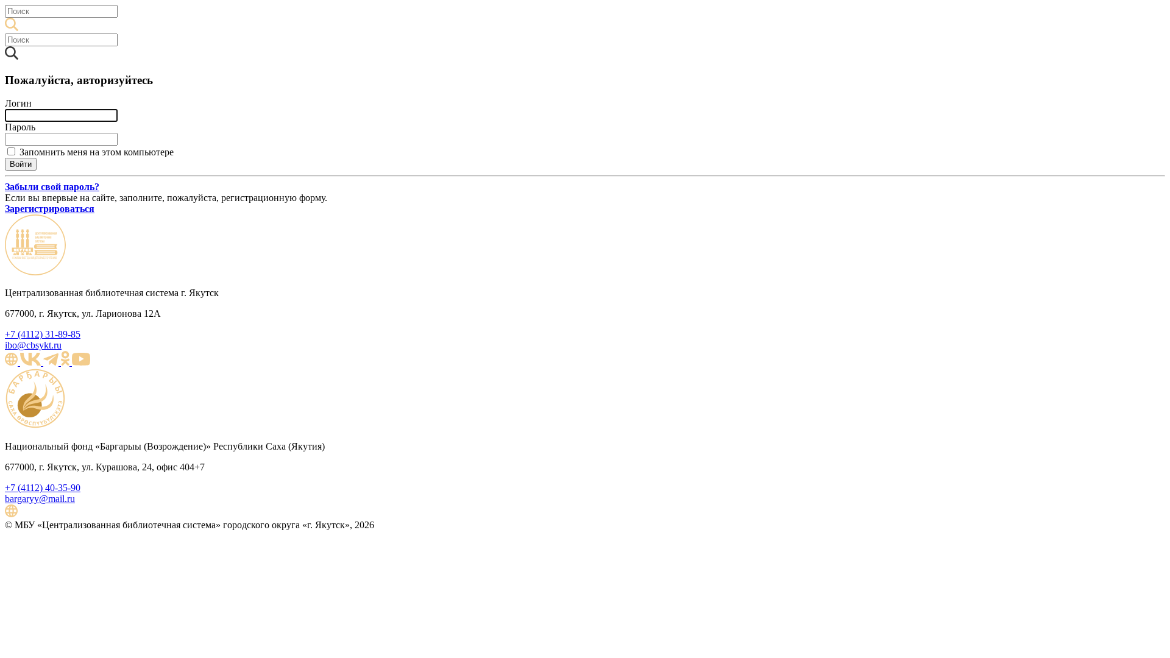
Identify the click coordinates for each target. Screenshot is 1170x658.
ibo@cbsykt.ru (33, 345)
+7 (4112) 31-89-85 (42, 334)
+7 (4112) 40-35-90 (42, 488)
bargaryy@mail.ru (40, 499)
